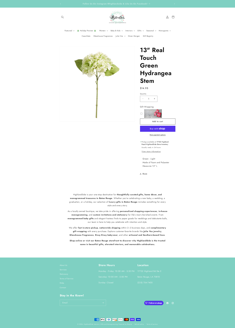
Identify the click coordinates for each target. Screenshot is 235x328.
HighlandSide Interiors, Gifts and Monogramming (101, 324)
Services (63, 269)
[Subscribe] (103, 303)
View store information (151, 151)
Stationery (64, 274)
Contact (63, 287)
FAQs (62, 283)
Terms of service (152, 324)
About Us (63, 265)
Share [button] (144, 173)
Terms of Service (66, 278)
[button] (62, 17)
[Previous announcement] (60, 3)
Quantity (143, 93)
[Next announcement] (174, 3)
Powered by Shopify (125, 324)
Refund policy (139, 324)
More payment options (158, 135)
